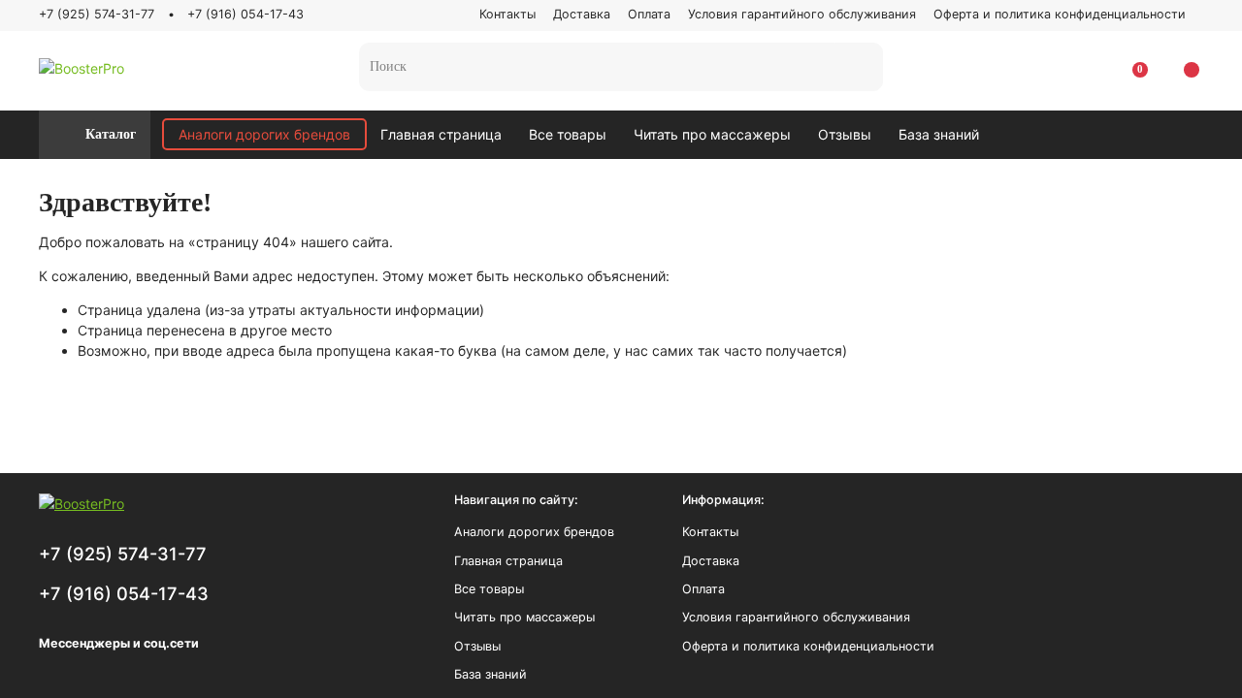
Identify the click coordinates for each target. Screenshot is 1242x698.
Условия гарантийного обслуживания (802, 14)
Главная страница (441, 134)
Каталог (110, 134)
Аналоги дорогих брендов (264, 134)
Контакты (507, 14)
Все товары (567, 134)
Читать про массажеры (712, 134)
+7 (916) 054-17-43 (245, 14)
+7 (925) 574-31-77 (96, 14)
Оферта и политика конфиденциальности (1059, 14)
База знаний (939, 134)
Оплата (649, 14)
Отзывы (844, 134)
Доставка (581, 14)
